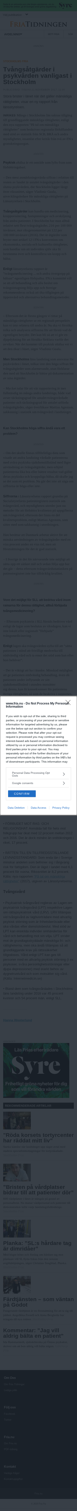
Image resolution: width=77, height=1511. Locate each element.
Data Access (38, 807)
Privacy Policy (60, 807)
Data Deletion (16, 807)
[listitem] (38, 774)
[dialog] (38, 755)
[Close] (69, 703)
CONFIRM (22, 793)
